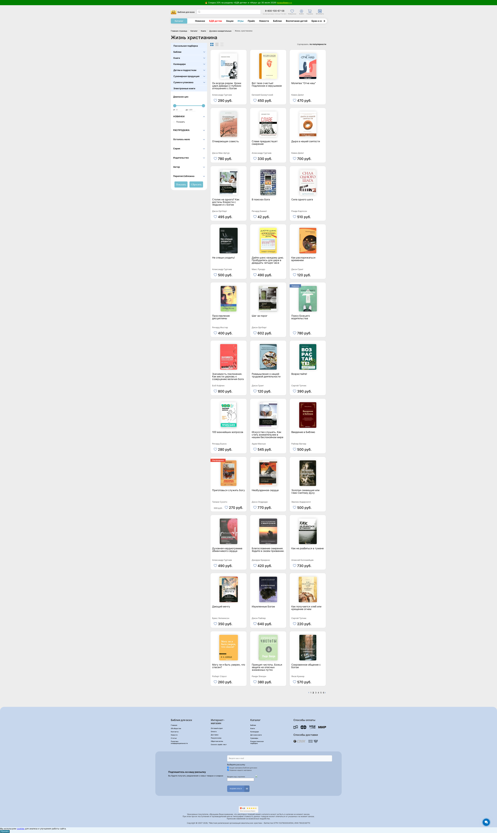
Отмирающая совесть (225, 141)
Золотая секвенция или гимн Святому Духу (305, 491)
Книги (176, 58)
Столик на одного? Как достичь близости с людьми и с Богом (225, 202)
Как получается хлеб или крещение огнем (306, 608)
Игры (241, 21)
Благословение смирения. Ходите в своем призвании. (268, 549)
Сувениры (254, 738)
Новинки (200, 21)
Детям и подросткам (184, 70)
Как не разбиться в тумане (307, 548)
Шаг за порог (260, 316)
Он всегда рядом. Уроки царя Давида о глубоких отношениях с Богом (226, 86)
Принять (5, 831)
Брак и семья (319, 21)
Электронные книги (184, 88)
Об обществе (176, 728)
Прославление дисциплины (221, 317)
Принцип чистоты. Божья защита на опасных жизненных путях (267, 667)
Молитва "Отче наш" (303, 83)
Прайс (251, 21)
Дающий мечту (221, 606)
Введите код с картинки (236, 777)
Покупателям (216, 738)
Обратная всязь (217, 741)
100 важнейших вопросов (227, 432)
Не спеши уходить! (223, 257)
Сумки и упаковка (183, 82)
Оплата (214, 732)
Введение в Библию (303, 432)
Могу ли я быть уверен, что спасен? (228, 666)
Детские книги (256, 735)
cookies (20, 828)
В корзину (228, 99)
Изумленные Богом (263, 606)
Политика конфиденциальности (179, 742)
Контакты (174, 732)
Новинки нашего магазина (240, 770)
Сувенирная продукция (186, 76)
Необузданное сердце (265, 490)
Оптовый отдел (217, 728)
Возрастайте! (299, 374)
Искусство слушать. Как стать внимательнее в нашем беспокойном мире (267, 435)
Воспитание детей (296, 21)
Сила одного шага (302, 199)
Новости (264, 21)
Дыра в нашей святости (305, 141)
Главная (174, 725)
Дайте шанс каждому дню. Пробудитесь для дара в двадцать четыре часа (268, 260)
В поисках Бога (261, 199)
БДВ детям (215, 21)
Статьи (174, 738)
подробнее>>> (284, 2)
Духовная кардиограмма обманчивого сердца (227, 549)
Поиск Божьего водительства (300, 317)
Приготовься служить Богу (228, 490)
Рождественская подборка (257, 742)
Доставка (214, 735)
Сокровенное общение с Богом (306, 666)
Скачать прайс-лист (219, 744)
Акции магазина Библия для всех (243, 768)
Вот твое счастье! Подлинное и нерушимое (267, 84)
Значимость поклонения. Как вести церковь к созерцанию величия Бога (228, 377)
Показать (180, 122)
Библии (277, 21)
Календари (179, 64)
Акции (229, 21)
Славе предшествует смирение (265, 142)
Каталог (179, 21)
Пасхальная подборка (185, 46)
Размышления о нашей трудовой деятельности (266, 375)
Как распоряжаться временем (303, 259)
